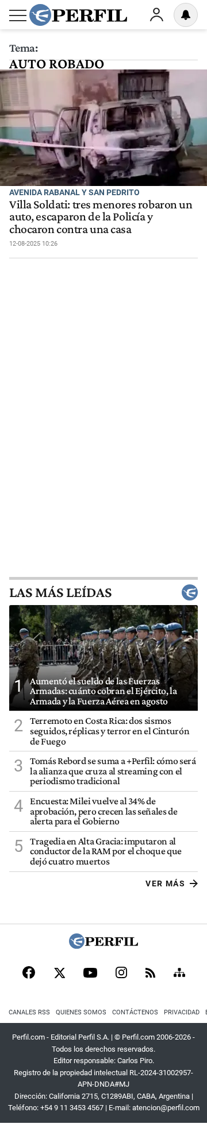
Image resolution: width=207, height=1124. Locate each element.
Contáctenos (135, 1012)
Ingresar (156, 14)
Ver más (165, 883)
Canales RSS (29, 1012)
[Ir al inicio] (78, 15)
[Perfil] (103, 945)
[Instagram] (121, 973)
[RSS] (150, 974)
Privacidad (182, 1012)
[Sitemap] (179, 973)
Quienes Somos (81, 1012)
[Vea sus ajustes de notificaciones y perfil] (185, 14)
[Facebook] (28, 973)
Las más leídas (60, 592)
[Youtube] (90, 974)
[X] (59, 973)
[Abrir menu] (17, 15)
